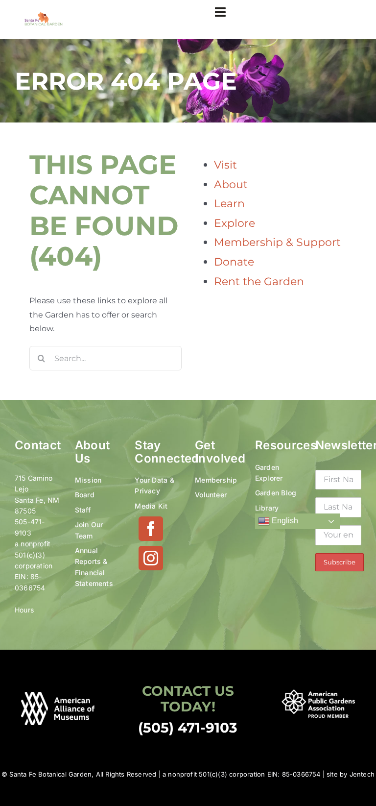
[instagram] (151, 558)
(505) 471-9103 (187, 727)
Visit (225, 164)
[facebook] (151, 528)
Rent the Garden (259, 281)
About (231, 184)
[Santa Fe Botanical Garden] (43, 15)
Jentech (362, 774)
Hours (24, 610)
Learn (229, 203)
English (284, 520)
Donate (234, 262)
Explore (234, 223)
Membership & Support (277, 242)
